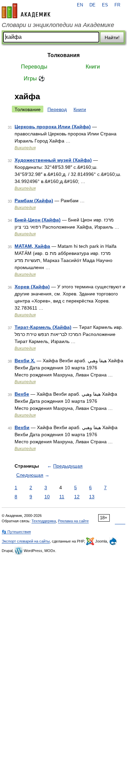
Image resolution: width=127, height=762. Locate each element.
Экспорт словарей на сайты (26, 541)
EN (80, 5)
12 (77, 496)
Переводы (34, 67)
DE (92, 5)
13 (91, 496)
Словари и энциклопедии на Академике (58, 25)
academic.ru (26, 10)
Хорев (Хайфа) (32, 286)
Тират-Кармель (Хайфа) (43, 327)
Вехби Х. (25, 360)
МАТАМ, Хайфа (32, 246)
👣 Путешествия (16, 532)
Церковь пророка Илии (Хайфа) (53, 126)
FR (117, 5)
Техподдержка (43, 521)
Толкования (63, 55)
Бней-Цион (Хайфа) (38, 219)
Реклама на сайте (73, 521)
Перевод (57, 109)
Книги (93, 67)
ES (105, 5)
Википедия (25, 148)
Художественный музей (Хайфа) (53, 160)
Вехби (22, 427)
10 (47, 496)
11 (61, 496)
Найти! (112, 37)
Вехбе (22, 394)
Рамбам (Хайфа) (34, 200)
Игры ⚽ (34, 78)
